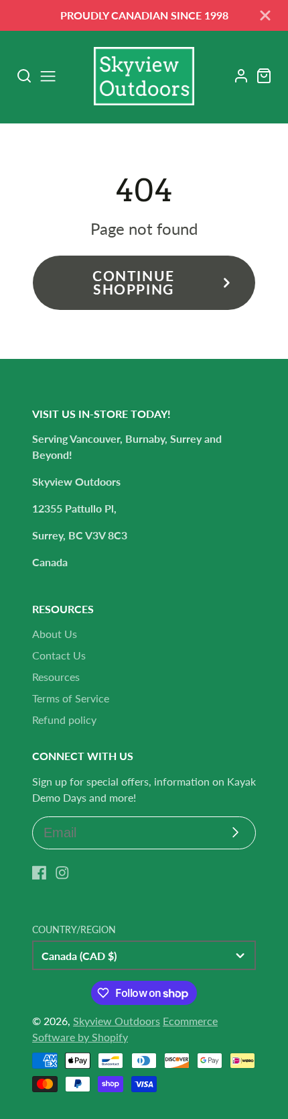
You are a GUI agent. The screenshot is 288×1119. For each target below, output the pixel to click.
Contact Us (59, 655)
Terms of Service (70, 698)
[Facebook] (39, 872)
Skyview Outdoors (116, 1020)
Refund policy (64, 719)
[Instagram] (62, 872)
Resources (56, 676)
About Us (54, 633)
